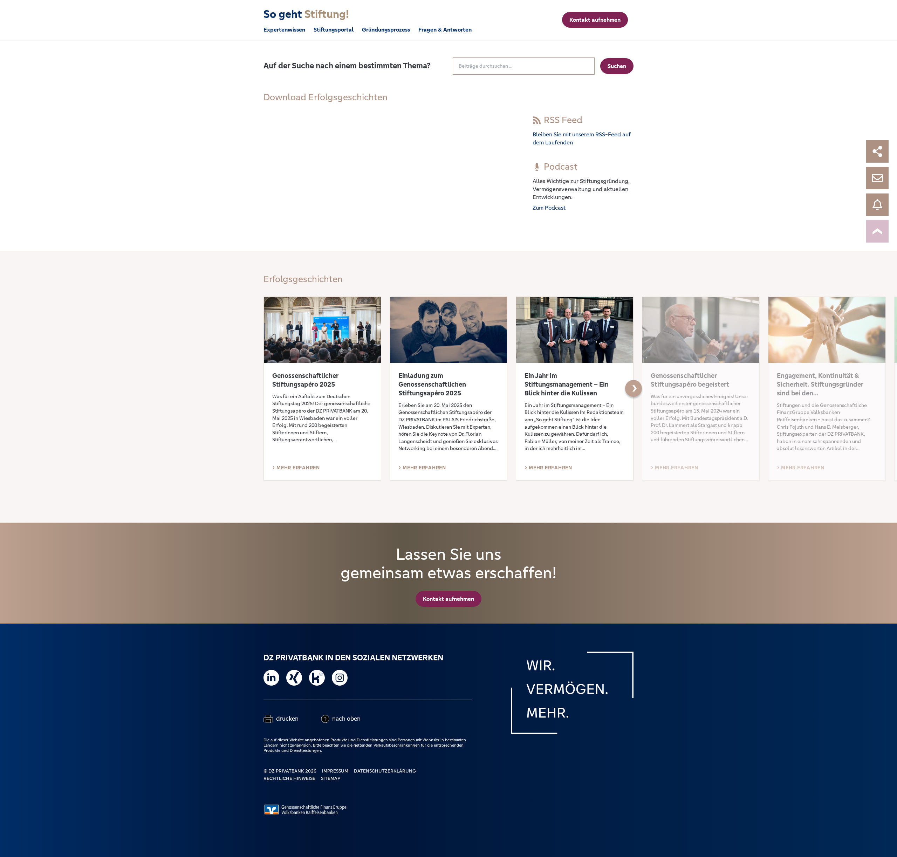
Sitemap (330, 778)
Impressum (335, 771)
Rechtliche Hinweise (289, 778)
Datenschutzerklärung (385, 771)
